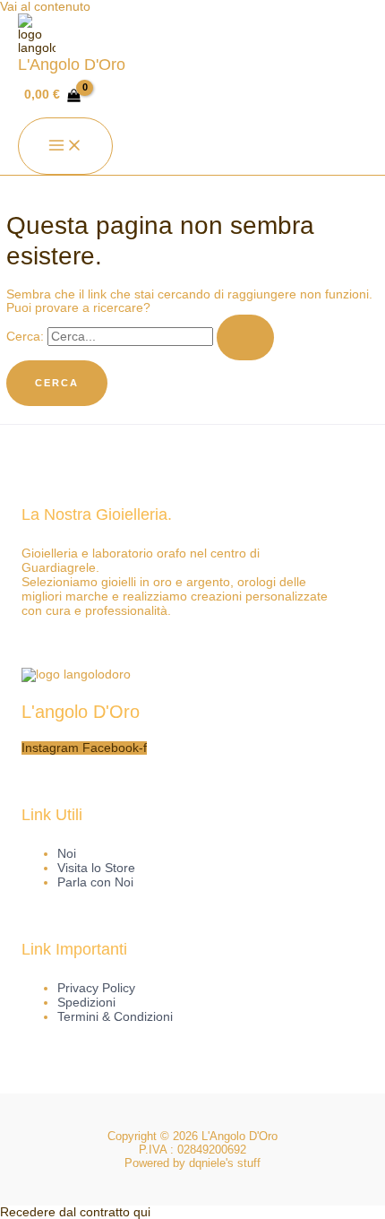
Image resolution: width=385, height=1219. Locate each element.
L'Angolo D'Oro (71, 64)
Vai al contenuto (45, 6)
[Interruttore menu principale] (65, 146)
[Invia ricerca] (245, 337)
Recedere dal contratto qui (75, 1212)
